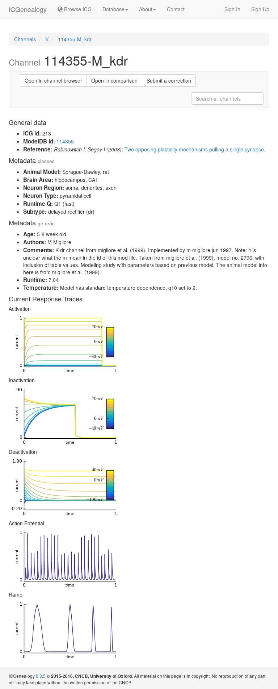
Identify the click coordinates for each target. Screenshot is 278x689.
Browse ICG (77, 9)
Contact (176, 9)
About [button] (145, 9)
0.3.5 (41, 676)
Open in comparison (114, 80)
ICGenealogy (28, 9)
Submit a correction (169, 80)
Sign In (232, 9)
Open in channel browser (53, 80)
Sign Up (260, 9)
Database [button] (113, 9)
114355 (65, 141)
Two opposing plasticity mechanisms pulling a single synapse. (195, 149)
